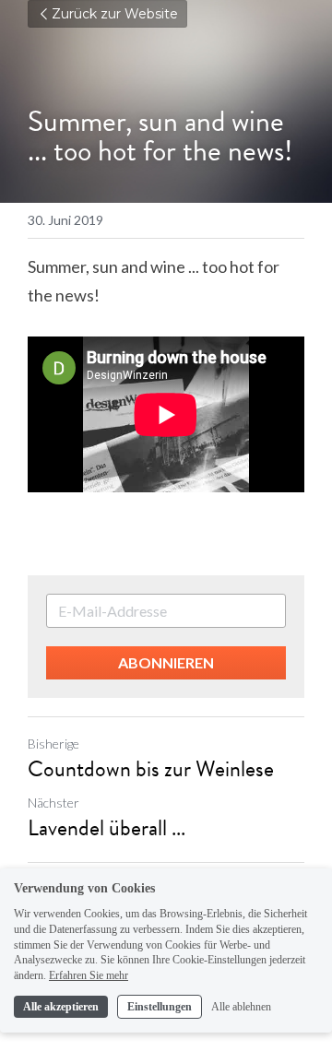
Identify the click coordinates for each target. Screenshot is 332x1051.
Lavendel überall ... (106, 828)
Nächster (53, 802)
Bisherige (53, 743)
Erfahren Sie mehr (88, 975)
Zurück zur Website (115, 14)
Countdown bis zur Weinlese (151, 769)
